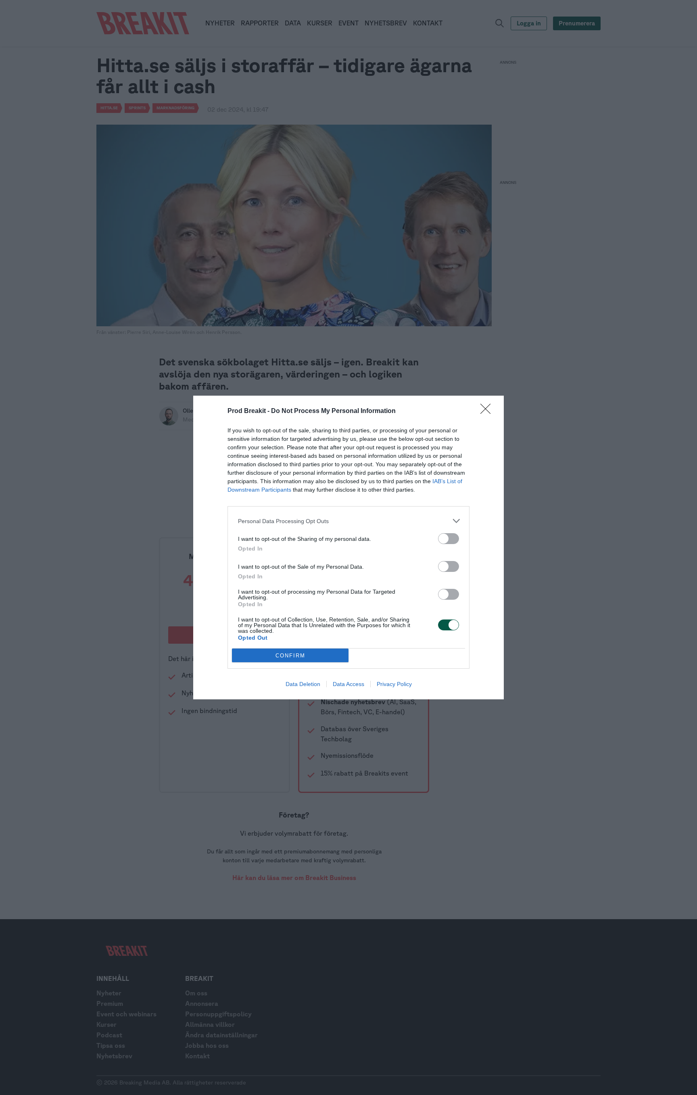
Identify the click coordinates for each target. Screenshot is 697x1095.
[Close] (488, 411)
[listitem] (348, 521)
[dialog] (348, 547)
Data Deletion (303, 684)
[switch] (448, 538)
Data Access (348, 684)
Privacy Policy (394, 684)
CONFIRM (290, 656)
